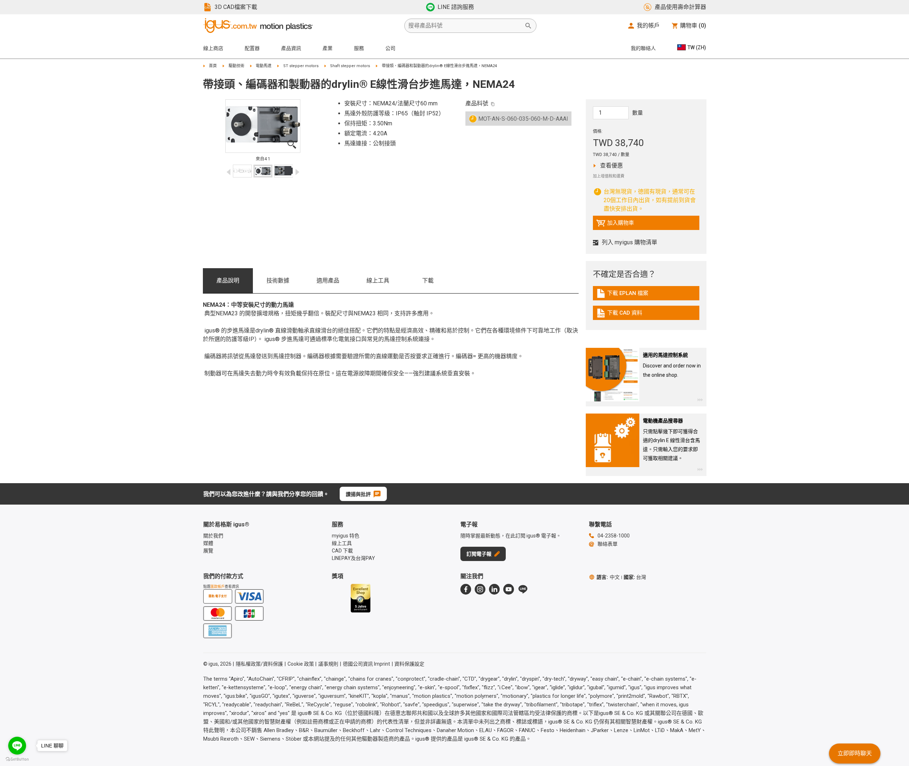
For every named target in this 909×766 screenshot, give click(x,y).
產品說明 (227, 280)
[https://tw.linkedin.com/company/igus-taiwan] (494, 589)
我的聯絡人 (643, 48)
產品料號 (476, 103)
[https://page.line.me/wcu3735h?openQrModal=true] (523, 589)
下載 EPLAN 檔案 (628, 295)
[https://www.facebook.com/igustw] (465, 589)
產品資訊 (291, 48)
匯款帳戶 (217, 587)
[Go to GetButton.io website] (17, 759)
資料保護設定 (409, 664)
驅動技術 (236, 66)
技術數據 (277, 280)
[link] (646, 295)
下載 (428, 280)
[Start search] (528, 25)
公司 (390, 48)
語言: (608, 577)
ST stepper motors (301, 66)
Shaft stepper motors (350, 66)
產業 (328, 48)
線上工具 (377, 280)
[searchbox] (464, 25)
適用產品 (327, 280)
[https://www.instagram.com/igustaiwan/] (480, 589)
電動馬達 (263, 66)
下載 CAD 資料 (624, 315)
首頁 (213, 66)
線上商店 (213, 48)
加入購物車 (615, 225)
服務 (359, 48)
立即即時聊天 (855, 753)
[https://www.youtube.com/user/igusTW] (508, 589)
